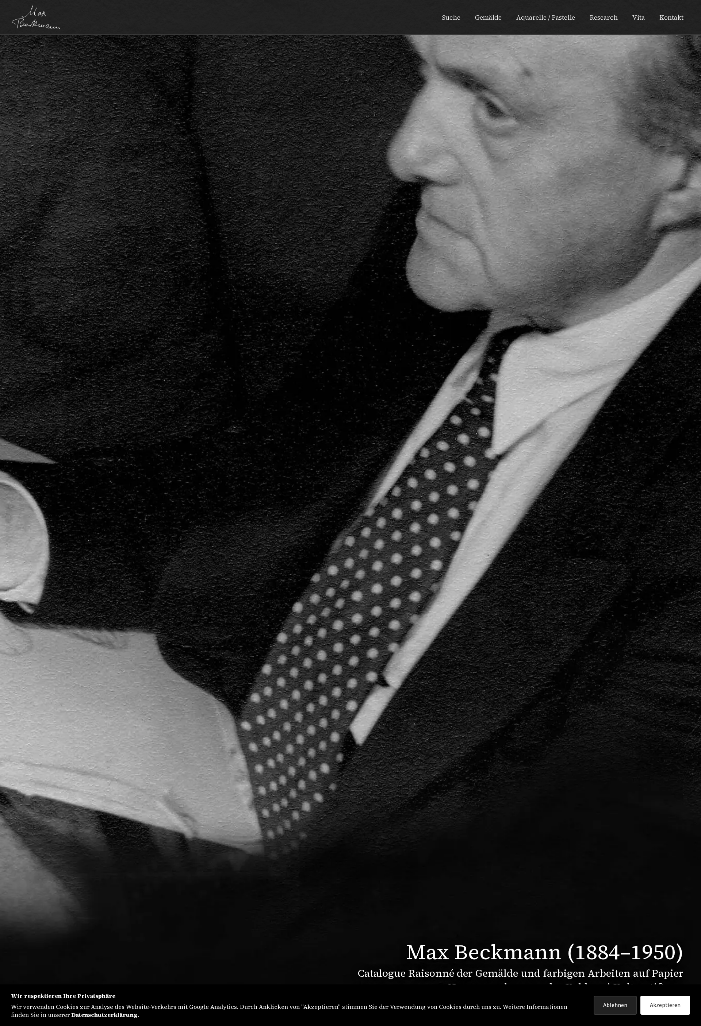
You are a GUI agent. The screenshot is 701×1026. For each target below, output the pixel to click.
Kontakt (671, 17)
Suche (451, 17)
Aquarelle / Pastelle (545, 17)
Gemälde (488, 17)
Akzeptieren (665, 1005)
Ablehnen (615, 1005)
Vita (638, 17)
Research (604, 17)
